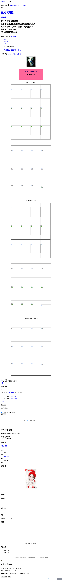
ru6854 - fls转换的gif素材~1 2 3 (15, 54)
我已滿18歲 (4, 576)
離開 (9, 576)
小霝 (2, 383)
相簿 (5, 39)
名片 (5, 43)
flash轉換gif (14, 398)
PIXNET (19, 557)
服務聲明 (46, 557)
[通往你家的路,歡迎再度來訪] (31, 488)
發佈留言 (3, 414)
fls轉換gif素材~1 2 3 (12, 50)
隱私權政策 (40, 557)
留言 (13, 392)
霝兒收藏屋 (7, 12)
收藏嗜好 (13, 36)
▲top (2, 401)
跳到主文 (3, 17)
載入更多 (3, 404)
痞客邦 (10, 392)
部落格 (6, 41)
